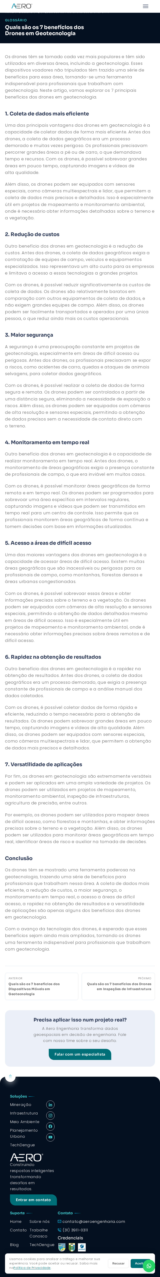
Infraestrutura (24, 1113)
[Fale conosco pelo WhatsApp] (149, 1266)
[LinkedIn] (50, 1105)
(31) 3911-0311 (75, 1230)
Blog (14, 1244)
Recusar (118, 1263)
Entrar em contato (33, 1200)
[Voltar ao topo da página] (10, 1077)
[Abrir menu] (145, 6)
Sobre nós (40, 1221)
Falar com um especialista (80, 1054)
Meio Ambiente (24, 1121)
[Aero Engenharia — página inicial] (21, 6)
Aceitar (140, 1263)
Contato (18, 1230)
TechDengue (42, 1244)
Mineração (20, 1104)
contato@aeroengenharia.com (93, 1221)
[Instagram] (50, 1115)
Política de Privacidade (32, 1268)
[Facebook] (50, 1126)
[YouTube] (50, 1137)
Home (16, 1221)
